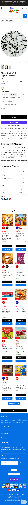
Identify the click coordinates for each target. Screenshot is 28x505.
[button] (23, 8)
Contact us (23, 494)
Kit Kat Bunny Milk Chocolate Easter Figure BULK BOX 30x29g (20, 350)
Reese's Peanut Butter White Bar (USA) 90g (21, 310)
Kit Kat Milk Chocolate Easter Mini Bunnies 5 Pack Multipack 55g (7, 350)
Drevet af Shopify (14, 502)
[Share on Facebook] (2, 199)
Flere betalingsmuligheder (14, 125)
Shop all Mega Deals (14, 403)
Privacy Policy (9, 497)
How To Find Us (4, 494)
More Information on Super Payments (14, 499)
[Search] (25, 16)
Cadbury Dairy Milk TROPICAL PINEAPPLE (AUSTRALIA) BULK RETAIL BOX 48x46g (21, 238)
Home (2, 20)
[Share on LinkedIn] (7, 199)
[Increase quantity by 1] (13, 112)
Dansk (13, 470)
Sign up (22, 463)
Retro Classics (8, 20)
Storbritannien (13, 474)
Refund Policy (20, 496)
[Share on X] (5, 199)
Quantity (3, 108)
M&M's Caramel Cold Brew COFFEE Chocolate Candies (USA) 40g (7, 388)
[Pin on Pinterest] (10, 199)
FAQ (18, 494)
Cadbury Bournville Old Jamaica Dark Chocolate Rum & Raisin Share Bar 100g (6, 312)
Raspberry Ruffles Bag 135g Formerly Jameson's (20, 275)
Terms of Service (16, 497)
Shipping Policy (12, 496)
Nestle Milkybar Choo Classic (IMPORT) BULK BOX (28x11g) (21, 387)
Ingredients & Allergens (12, 144)
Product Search (12, 494)
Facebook (6, 496)
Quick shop (7, 246)
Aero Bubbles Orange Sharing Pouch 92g (7, 274)
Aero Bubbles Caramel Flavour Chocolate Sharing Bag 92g (6, 237)
